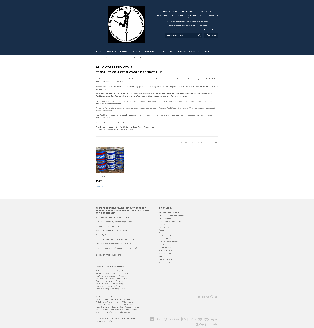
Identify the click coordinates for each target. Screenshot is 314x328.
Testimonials (164, 227)
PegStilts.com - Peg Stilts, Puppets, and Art (119, 318)
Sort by (184, 142)
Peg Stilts (111, 51)
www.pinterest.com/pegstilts (115, 284)
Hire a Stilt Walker (166, 239)
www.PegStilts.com (120, 271)
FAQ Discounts (165, 218)
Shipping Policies (165, 250)
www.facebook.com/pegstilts (117, 273)
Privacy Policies (165, 253)
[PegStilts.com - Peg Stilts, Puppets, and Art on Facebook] (203, 297)
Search (162, 256)
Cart (213, 35)
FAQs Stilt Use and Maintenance (171, 215)
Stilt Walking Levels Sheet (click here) (110, 226)
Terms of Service (165, 259)
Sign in (198, 30)
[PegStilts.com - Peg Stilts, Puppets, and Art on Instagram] (211, 297)
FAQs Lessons (164, 224)
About (161, 230)
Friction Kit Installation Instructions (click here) (114, 244)
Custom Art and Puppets (168, 242)
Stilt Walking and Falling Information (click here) (114, 222)
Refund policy (164, 262)
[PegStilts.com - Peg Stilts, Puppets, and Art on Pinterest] (207, 297)
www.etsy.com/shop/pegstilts (111, 286)
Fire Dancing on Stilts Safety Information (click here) (116, 248)
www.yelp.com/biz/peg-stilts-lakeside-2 (116, 278)
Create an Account (211, 30)
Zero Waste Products (188, 51)
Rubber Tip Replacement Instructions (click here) (115, 235)
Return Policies (165, 248)
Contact (162, 233)
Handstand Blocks (130, 51)
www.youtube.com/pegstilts (115, 276)
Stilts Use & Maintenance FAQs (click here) (112, 217)
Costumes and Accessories (158, 51)
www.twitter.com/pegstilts (112, 281)
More (206, 51)
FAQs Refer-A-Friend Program (171, 221)
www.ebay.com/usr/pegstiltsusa (113, 289)
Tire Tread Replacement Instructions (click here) (115, 239)
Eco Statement (165, 236)
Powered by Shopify (104, 321)
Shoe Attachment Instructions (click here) (112, 230)
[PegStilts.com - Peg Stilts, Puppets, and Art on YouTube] (216, 297)
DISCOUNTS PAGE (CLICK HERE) (108, 255)
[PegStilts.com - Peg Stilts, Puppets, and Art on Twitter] (199, 297)
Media (161, 245)
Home (99, 51)
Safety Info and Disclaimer (169, 212)
